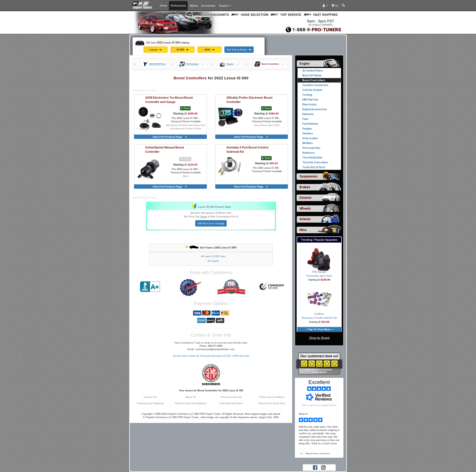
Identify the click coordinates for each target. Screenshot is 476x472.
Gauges (307, 128)
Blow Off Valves (312, 75)
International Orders (231, 403)
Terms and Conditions (272, 396)
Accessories (208, 5)
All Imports (213, 261)
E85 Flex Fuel (310, 99)
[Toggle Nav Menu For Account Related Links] (325, 6)
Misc (303, 230)
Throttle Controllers (315, 162)
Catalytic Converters (315, 85)
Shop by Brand (319, 338)
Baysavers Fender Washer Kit (319, 317)
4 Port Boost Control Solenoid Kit (247, 149)
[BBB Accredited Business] (150, 286)
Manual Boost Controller (164, 149)
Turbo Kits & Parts (313, 167)
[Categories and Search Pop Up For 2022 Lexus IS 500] (343, 6)
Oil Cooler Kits (311, 147)
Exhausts (308, 114)
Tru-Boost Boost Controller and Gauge (169, 100)
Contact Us (150, 396)
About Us (190, 396)
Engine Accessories (314, 109)
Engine (305, 63)
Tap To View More (319, 329)
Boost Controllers (313, 80)
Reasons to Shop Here (271, 403)
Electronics (309, 104)
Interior (305, 219)
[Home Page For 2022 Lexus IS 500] (142, 4)
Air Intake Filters (312, 70)
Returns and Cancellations (190, 403)
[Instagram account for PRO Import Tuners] (323, 467)
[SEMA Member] (211, 374)
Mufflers (307, 143)
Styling (193, 5)
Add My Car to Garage (211, 223)
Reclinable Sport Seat (319, 275)
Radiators (308, 152)
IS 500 (181, 49)
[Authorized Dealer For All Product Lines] (190, 287)
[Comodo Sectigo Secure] (271, 286)
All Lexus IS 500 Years (213, 256)
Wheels (305, 208)
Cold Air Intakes (312, 89)
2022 (208, 49)
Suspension (308, 176)
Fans (305, 118)
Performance (178, 5)
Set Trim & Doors (237, 49)
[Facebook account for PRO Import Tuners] (315, 467)
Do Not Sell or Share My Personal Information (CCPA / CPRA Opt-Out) (211, 356)
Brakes (305, 187)
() (336, 5)
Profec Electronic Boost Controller (249, 100)
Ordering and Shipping (150, 403)
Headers (307, 133)
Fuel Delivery (310, 123)
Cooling (307, 94)
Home (163, 5)
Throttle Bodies (312, 157)
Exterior (306, 198)
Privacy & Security (231, 396)
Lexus (154, 49)
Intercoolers (310, 138)
